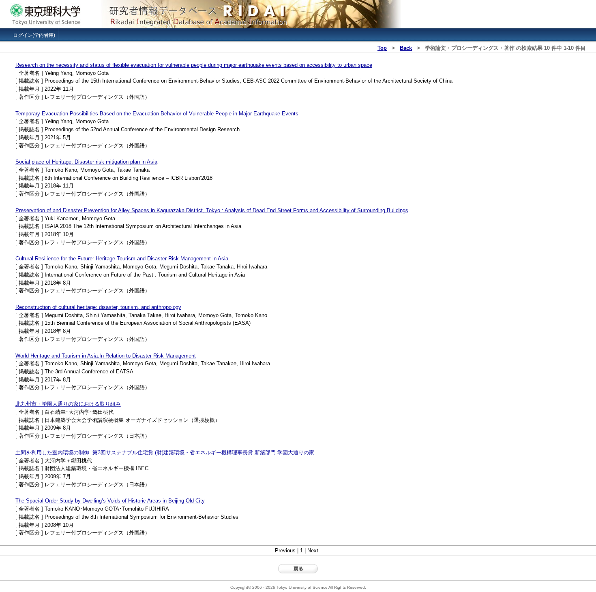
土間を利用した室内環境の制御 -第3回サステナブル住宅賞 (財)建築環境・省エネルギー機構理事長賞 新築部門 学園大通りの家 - (166, 452)
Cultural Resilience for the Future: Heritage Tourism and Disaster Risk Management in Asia (121, 259)
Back (406, 48)
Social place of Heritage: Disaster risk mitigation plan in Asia (86, 162)
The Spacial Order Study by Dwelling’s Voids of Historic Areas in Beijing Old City (110, 501)
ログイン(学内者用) (34, 35)
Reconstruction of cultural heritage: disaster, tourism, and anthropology (98, 307)
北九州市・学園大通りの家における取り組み (68, 404)
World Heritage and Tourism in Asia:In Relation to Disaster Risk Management (105, 356)
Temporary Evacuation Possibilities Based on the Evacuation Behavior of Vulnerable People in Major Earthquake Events (156, 114)
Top (382, 48)
